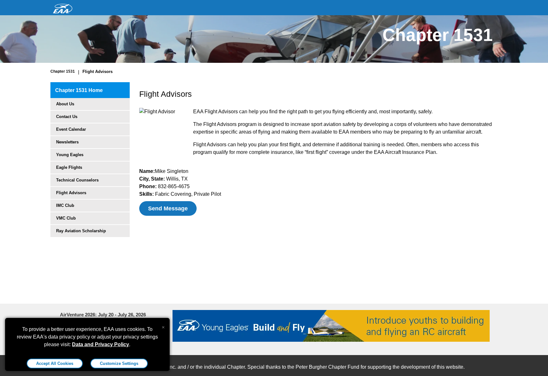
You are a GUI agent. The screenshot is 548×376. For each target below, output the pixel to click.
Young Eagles (69, 154)
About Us (65, 104)
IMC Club (65, 205)
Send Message (168, 208)
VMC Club (66, 218)
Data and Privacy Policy (100, 344)
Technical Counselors (77, 180)
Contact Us (66, 116)
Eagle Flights (69, 167)
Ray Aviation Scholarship (81, 230)
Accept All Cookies (54, 363)
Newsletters (67, 142)
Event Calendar (71, 129)
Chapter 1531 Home (79, 90)
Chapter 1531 (62, 71)
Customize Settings (119, 363)
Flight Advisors (97, 71)
